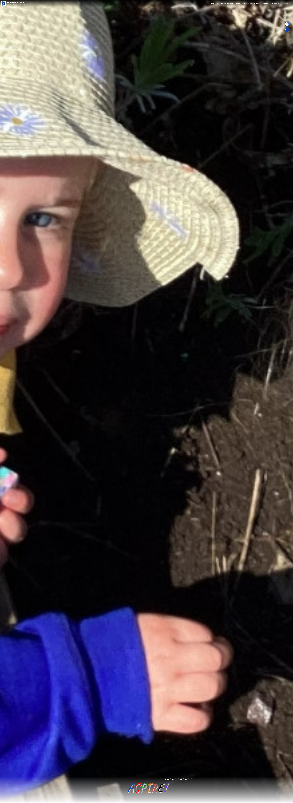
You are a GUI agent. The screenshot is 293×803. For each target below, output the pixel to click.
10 (188, 779)
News (238, 3)
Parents (257, 3)
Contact (287, 3)
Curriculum (247, 3)
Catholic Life (214, 3)
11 (191, 779)
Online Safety (276, 3)
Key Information (227, 3)
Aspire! (265, 3)
